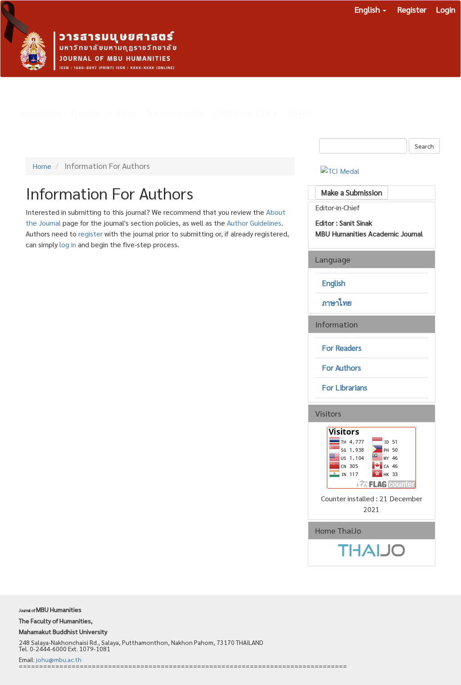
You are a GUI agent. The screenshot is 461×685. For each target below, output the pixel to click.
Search (424, 146)
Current (84, 112)
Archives (122, 112)
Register (412, 9)
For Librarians (344, 387)
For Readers (342, 348)
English (333, 283)
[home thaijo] (371, 549)
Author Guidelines (254, 222)
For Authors (341, 367)
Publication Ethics (245, 112)
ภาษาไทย (337, 303)
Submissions (40, 112)
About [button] (298, 112)
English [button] (368, 9)
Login (446, 9)
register (90, 233)
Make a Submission (351, 192)
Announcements (175, 112)
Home (41, 166)
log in (67, 244)
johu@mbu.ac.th (58, 659)
